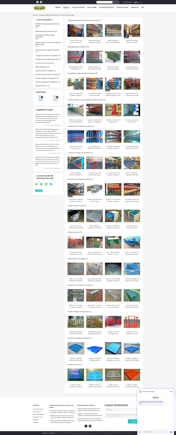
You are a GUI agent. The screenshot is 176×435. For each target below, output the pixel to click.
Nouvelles (134, 7)
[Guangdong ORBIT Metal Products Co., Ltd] (40, 8)
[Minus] (171, 391)
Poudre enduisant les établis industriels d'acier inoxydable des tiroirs (94, 254)
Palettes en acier (40, 86)
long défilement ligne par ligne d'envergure (81, 73)
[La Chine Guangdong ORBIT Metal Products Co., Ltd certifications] (40, 98)
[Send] (171, 432)
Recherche (116, 2)
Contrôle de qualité (106, 7)
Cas (142, 7)
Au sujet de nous (78, 7)
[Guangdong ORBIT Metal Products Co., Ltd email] (37, 184)
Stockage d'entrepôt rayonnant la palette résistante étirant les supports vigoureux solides (62, 412)
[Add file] (139, 432)
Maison (57, 7)
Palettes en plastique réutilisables (46, 82)
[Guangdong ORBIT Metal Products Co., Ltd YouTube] (41, 2)
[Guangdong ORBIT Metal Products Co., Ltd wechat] (47, 184)
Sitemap (35, 422)
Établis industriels (41, 67)
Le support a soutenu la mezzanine (46, 55)
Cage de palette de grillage (44, 71)
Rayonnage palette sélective (44, 31)
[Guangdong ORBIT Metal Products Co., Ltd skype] (52, 184)
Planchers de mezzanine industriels (46, 59)
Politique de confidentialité (48, 433)
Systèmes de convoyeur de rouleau (46, 74)
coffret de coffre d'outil (43, 63)
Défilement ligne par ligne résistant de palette (82, 20)
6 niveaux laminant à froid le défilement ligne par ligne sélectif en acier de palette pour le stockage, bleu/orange (90, 420)
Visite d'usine (91, 7)
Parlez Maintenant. (127, 2)
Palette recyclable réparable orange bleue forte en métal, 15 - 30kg (132, 386)
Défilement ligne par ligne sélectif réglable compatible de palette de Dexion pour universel (90, 415)
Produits (66, 7)
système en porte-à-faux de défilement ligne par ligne (85, 100)
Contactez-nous (122, 7)
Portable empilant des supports (45, 78)
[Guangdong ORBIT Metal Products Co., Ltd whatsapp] (42, 184)
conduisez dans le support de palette (47, 50)
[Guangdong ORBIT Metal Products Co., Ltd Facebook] (37, 2)
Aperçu (35, 15)
